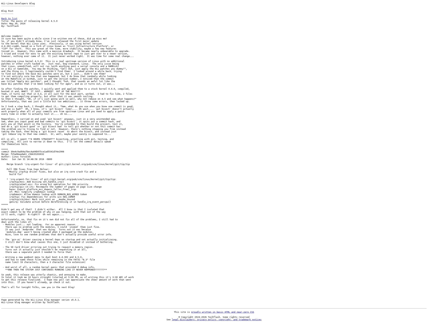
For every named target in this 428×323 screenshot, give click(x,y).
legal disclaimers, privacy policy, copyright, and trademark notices (216, 319)
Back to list (9, 18)
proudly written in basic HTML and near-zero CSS (222, 312)
